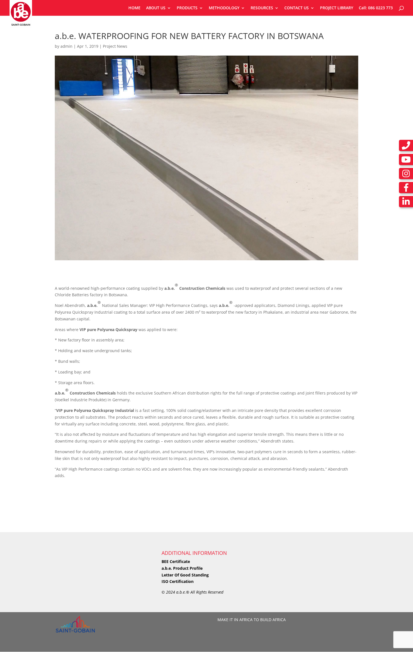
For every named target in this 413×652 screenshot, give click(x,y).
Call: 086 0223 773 (376, 8)
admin (66, 46)
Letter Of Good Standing (185, 575)
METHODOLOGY (224, 8)
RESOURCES (262, 8)
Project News (115, 46)
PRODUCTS (187, 8)
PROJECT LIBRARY (336, 8)
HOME (134, 8)
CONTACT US (296, 8)
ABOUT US (155, 8)
